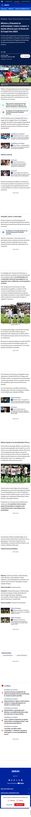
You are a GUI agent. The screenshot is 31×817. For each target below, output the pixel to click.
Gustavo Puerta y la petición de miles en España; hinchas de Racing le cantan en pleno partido (16, 694)
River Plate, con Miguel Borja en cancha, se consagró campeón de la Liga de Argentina (20, 146)
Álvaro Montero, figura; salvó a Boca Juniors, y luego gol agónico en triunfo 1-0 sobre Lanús (16, 703)
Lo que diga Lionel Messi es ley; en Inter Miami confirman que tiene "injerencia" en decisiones (20, 174)
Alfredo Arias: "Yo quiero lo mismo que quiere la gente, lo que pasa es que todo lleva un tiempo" (20, 401)
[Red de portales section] (28, 789)
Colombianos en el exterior (18, 134)
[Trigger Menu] (2, 5)
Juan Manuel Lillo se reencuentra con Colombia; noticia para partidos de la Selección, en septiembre (18, 164)
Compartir (26, 56)
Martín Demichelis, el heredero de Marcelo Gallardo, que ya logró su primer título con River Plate (20, 411)
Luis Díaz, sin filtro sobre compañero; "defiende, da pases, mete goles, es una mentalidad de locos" (15, 731)
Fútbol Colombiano (16, 397)
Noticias (21, 800)
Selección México (7, 655)
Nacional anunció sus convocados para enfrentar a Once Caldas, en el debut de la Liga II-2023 (19, 622)
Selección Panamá (21, 655)
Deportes (12, 800)
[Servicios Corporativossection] (28, 793)
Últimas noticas (9, 1)
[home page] (2, 1)
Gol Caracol (17, 1)
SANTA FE (10, 9)
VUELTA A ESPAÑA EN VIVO (22, 9)
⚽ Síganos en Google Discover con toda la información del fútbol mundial (17, 112)
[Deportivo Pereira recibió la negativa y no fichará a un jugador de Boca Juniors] (5, 611)
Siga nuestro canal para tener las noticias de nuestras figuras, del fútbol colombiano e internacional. (16, 105)
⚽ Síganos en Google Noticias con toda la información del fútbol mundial (17, 232)
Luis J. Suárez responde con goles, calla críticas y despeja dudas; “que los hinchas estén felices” (16, 721)
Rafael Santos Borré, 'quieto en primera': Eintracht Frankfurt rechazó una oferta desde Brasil (20, 137)
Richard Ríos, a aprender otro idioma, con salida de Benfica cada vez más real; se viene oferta (16, 712)
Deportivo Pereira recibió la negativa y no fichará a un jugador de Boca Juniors (20, 611)
